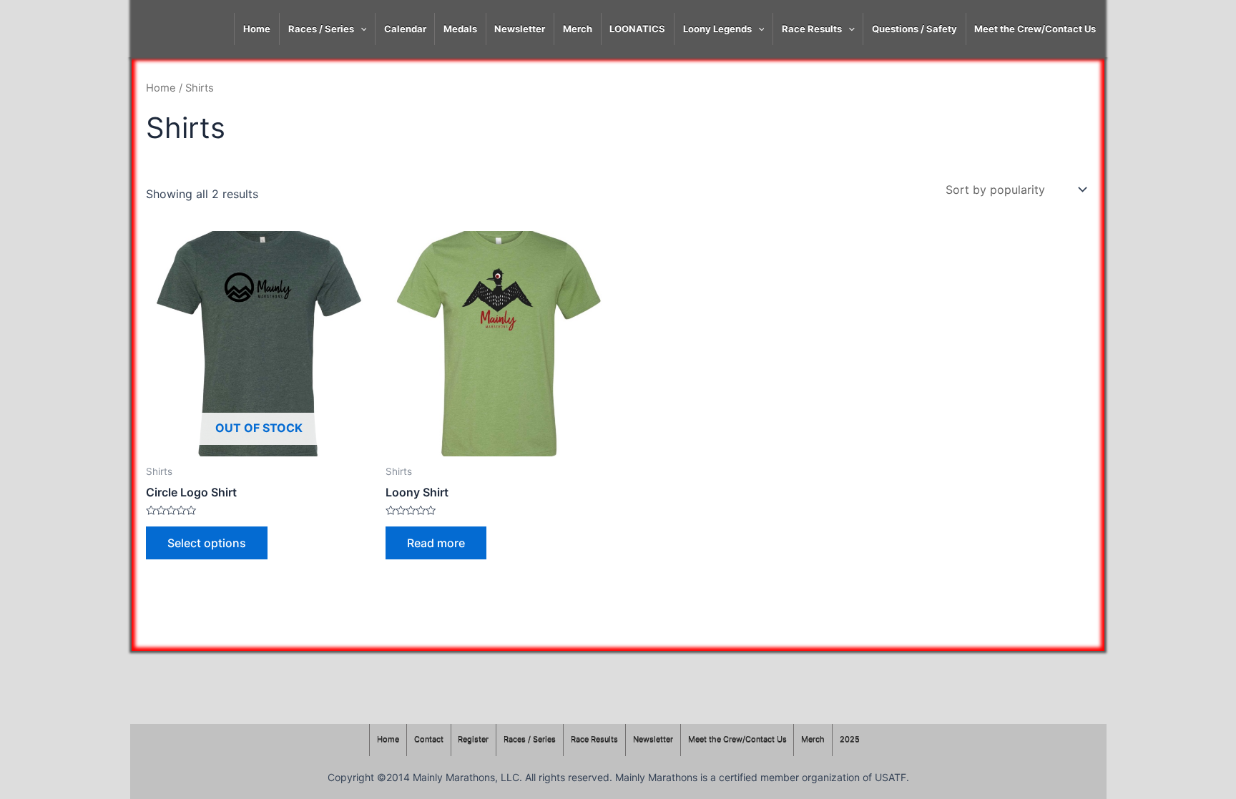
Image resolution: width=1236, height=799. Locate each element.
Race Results (812, 28)
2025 (850, 740)
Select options (206, 543)
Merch (577, 28)
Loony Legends (717, 28)
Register (473, 740)
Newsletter (519, 28)
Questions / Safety (914, 28)
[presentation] (360, 29)
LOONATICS (637, 28)
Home (256, 28)
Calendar (405, 28)
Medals (460, 28)
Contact (428, 740)
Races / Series (321, 28)
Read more (436, 543)
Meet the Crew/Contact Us (1035, 28)
